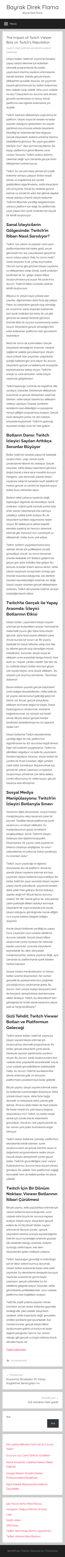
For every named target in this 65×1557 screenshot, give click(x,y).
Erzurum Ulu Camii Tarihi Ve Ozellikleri (28, 1455)
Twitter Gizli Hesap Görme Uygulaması (28, 1530)
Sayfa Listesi (13, 1520)
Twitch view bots (16, 1349)
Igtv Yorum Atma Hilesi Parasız (24, 1503)
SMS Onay (12, 1525)
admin (47, 48)
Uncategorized (19, 1360)
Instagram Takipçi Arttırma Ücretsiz (26, 1509)
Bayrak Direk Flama (32, 7)
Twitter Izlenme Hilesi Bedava (23, 1536)
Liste (9, 1514)
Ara (8, 1416)
